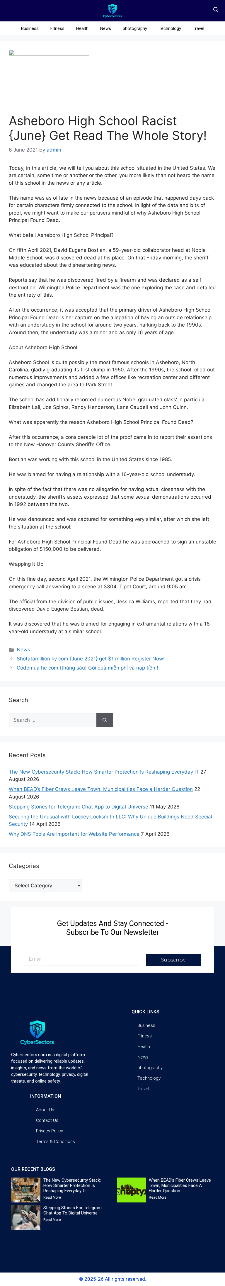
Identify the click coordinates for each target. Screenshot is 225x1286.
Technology (170, 28)
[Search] (104, 720)
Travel (198, 28)
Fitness (57, 28)
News (105, 28)
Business (30, 28)
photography (135, 28)
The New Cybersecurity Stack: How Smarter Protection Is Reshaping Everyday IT (104, 772)
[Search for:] (52, 720)
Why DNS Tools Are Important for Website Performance (74, 834)
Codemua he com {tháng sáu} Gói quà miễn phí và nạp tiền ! (87, 668)
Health (82, 28)
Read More (52, 1197)
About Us (45, 1109)
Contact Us (47, 1120)
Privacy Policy (49, 1131)
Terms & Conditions (55, 1141)
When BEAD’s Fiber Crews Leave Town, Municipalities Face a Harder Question (101, 789)
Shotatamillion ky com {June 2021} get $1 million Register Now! (91, 659)
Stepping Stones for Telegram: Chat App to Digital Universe (78, 807)
